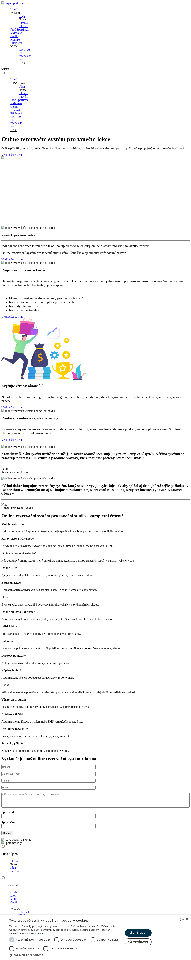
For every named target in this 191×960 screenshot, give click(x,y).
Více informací (35, 933)
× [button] (186, 919)
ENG (22, 53)
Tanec (22, 19)
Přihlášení (16, 43)
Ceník (14, 36)
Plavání (23, 26)
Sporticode (8, 812)
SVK (22, 59)
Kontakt (15, 39)
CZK (22, 63)
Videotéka (16, 32)
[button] (64, 955)
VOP (13, 899)
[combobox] (182, 919)
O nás (13, 892)
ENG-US (25, 49)
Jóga (22, 16)
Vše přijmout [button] (138, 932)
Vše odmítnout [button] (138, 941)
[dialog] (95, 937)
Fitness (23, 22)
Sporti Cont (8, 822)
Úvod (13, 9)
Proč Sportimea (19, 29)
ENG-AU (25, 56)
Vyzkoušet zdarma (12, 154)
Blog (13, 895)
